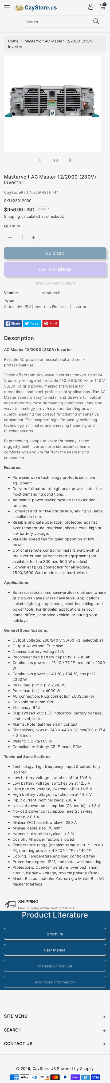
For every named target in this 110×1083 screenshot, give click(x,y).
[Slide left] (40, 160)
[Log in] (91, 7)
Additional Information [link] (55, 982)
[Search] (96, 21)
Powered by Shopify (75, 1068)
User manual (55, 950)
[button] (9, 7)
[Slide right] (70, 160)
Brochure (55, 934)
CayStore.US (44, 1068)
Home (13, 41)
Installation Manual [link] (55, 966)
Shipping (12, 216)
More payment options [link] (55, 283)
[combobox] (63, 21)
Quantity (12, 226)
